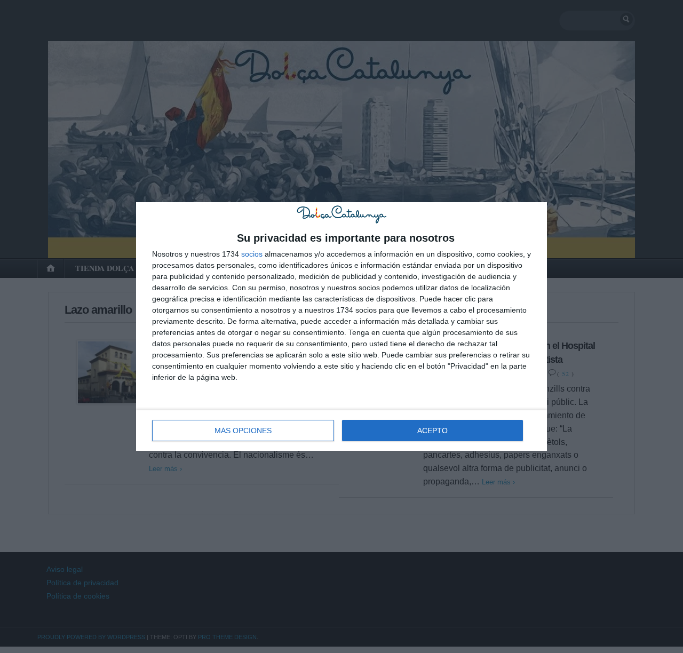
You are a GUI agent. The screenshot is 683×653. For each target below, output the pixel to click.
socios (252, 254)
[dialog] (341, 326)
